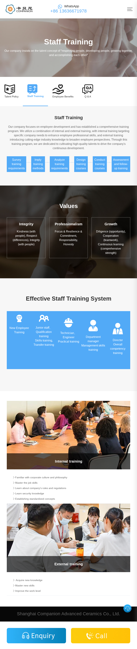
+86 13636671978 (68, 11)
